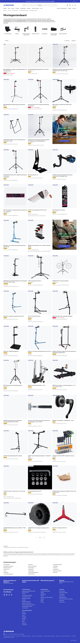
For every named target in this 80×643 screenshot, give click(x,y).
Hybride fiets (30, 569)
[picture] (15, 56)
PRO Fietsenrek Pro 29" (33, 174)
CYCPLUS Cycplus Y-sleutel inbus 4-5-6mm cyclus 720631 (14, 492)
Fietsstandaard (31, 567)
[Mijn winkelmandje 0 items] (75, 5)
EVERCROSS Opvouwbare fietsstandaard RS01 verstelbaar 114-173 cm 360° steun (62, 70)
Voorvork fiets (6, 569)
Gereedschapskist (8, 33)
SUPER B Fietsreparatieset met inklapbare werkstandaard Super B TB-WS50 (12, 421)
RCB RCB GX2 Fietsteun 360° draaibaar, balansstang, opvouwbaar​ (15, 175)
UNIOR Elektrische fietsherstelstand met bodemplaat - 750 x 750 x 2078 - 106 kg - (15, 281)
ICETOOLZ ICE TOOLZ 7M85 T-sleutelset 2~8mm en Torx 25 (63, 456)
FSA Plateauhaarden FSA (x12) (34, 491)
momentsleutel (6, 20)
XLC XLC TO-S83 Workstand (34, 316)
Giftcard (74, 8)
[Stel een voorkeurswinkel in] (67, 5)
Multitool (17, 33)
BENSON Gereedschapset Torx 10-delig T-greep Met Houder (39, 246)
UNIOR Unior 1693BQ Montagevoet (10, 351)
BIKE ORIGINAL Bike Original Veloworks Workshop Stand (14, 105)
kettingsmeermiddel (21, 20)
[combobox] (74, 40)
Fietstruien (55, 572)
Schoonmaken (31, 570)
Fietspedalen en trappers (8, 566)
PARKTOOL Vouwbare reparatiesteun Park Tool (13, 316)
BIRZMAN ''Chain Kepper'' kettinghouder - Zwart (63, 420)
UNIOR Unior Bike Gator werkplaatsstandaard (62, 316)
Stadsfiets (55, 567)
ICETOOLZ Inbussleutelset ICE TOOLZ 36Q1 (37, 210)
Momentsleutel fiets (63, 33)
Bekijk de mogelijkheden (64, 140)
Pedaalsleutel (44, 33)
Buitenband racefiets (57, 570)
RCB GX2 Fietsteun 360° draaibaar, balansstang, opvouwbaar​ (38, 105)
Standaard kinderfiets (57, 564)
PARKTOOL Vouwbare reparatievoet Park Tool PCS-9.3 (40, 351)
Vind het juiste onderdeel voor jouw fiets (64, 246)
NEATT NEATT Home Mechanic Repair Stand (62, 104)
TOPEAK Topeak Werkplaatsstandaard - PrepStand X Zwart (39, 456)
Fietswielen (30, 564)
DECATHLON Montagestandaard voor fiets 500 (38, 69)
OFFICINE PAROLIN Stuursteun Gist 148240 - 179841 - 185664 (14, 528)
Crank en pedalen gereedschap (53, 34)
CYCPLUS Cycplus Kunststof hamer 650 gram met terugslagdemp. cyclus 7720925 (39, 421)
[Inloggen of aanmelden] (72, 5)
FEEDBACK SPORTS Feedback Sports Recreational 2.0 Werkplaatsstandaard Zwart (64, 352)
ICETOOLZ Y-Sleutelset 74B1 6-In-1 (59, 527)
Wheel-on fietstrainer (32, 566)
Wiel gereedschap (35, 33)
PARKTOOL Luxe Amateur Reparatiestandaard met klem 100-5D (14, 246)
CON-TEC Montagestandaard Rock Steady (12, 455)
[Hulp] (70, 5)
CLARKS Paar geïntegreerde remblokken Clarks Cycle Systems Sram (64, 492)
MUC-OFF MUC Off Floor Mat (58, 210)
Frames (4, 570)
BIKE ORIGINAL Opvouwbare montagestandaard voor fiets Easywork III (15, 70)
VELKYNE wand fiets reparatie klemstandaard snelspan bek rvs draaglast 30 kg (62, 175)
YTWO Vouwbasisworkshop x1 (34, 280)
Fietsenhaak (5, 572)
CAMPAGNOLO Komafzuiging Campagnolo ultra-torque (38, 528)
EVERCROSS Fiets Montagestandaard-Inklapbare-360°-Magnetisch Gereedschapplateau (39, 140)
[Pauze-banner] (74, 1)
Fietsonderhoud (6, 564)
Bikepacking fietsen (7, 567)
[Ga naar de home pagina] (8, 5)
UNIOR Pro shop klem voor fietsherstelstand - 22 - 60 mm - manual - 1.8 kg (64, 386)
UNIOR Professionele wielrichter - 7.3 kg (36, 385)
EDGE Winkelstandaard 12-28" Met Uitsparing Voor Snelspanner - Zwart (14, 140)
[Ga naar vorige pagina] (36, 537)
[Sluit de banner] (76, 1)
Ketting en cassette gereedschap (26, 34)
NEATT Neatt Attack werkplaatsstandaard (12, 385)
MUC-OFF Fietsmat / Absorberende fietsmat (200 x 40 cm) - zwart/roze (15, 210)
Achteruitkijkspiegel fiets (33, 572)
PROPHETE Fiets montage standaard (60, 280)
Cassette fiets (56, 569)
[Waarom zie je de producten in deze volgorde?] (65, 40)
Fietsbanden (55, 566)
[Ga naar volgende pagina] (44, 537)
